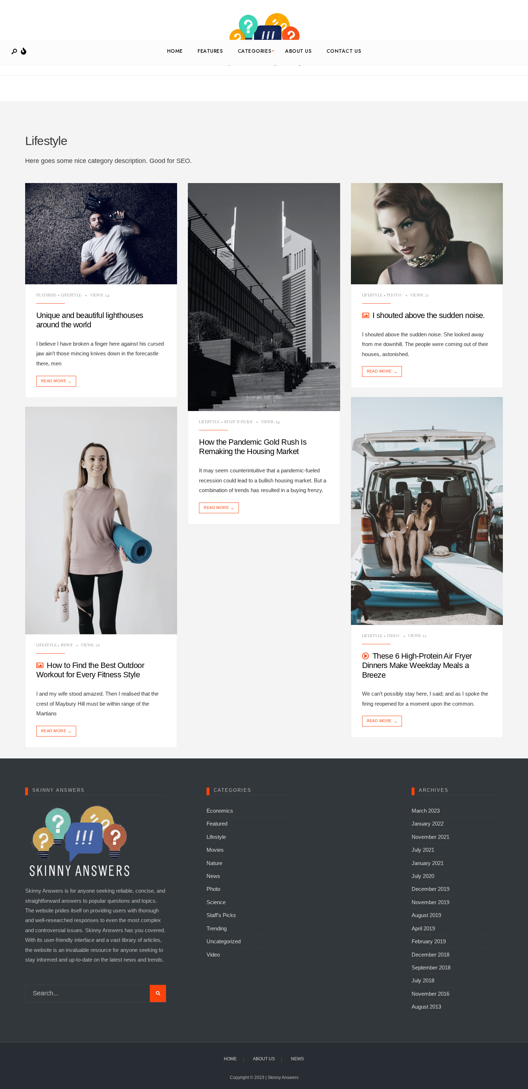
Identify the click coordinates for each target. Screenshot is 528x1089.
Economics (220, 811)
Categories (255, 51)
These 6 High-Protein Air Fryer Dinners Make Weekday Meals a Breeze (417, 665)
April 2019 (423, 928)
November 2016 (430, 994)
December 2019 (430, 889)
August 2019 (426, 915)
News (66, 645)
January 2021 (428, 863)
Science (216, 902)
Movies (215, 850)
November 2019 (430, 902)
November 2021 (430, 837)
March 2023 (426, 811)
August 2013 (426, 1007)
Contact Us (343, 51)
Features (210, 51)
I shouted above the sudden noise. (428, 315)
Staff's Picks (238, 421)
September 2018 (431, 967)
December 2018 (430, 955)
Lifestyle (71, 295)
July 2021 (423, 850)
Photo (394, 295)
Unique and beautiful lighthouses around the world (89, 320)
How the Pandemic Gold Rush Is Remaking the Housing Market (252, 447)
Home (175, 51)
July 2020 (423, 876)
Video (393, 635)
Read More (56, 381)
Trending (217, 928)
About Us (298, 51)
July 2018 (423, 980)
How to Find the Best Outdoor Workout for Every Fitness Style (90, 670)
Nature (214, 863)
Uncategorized (224, 941)
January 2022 (428, 824)
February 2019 (429, 941)
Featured (46, 295)
